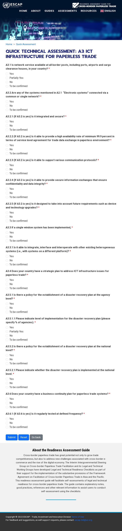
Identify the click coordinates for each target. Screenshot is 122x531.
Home (23, 11)
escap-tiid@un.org (83, 520)
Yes (12, 73)
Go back (36, 437)
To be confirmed (18, 86)
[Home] (94, 5)
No (11, 81)
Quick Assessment (26, 44)
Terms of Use (77, 517)
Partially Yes (16, 77)
